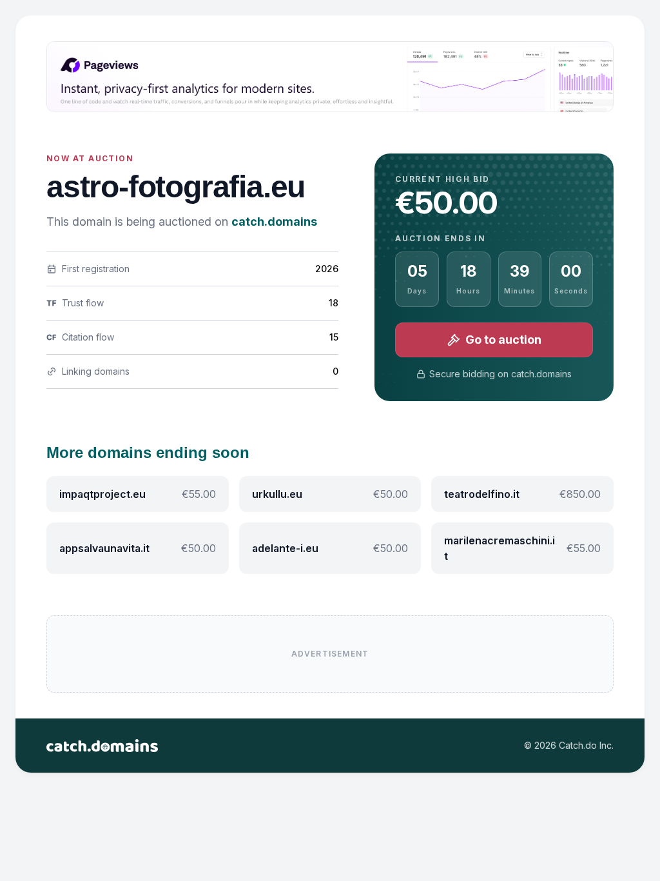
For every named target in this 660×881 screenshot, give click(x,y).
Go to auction (503, 339)
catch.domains (274, 221)
